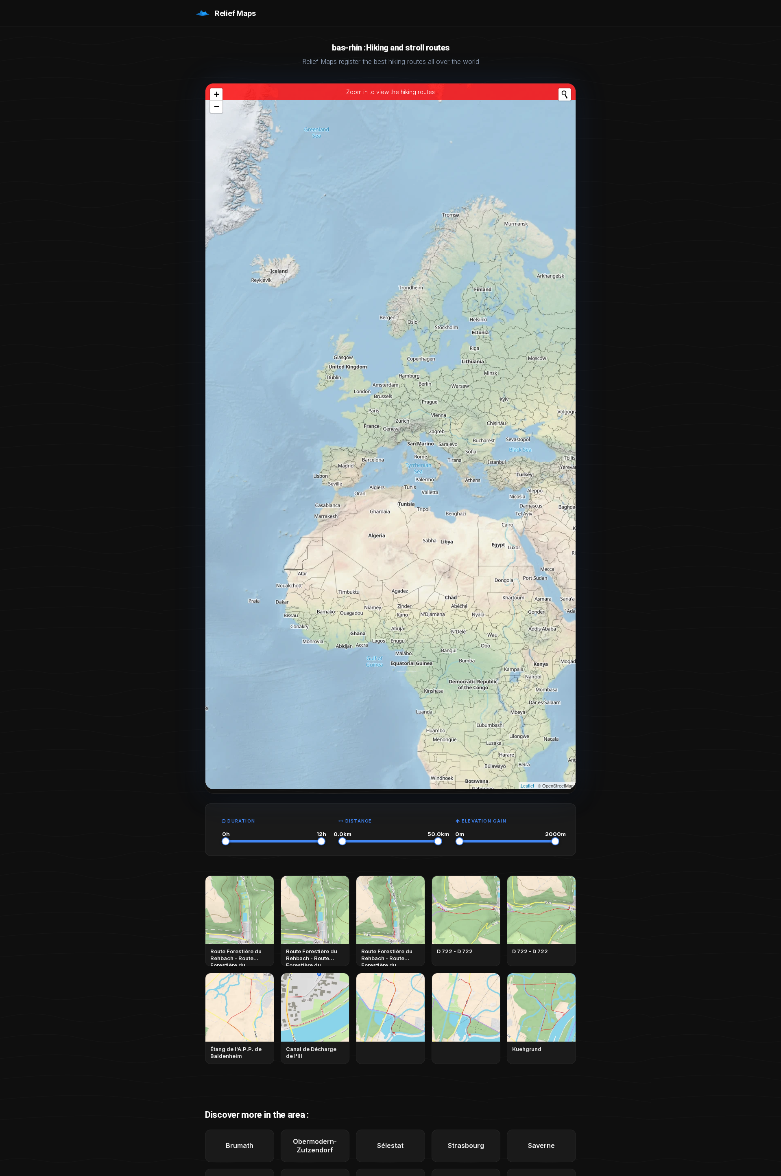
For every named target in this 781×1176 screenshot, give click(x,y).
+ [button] (216, 94)
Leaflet (527, 785)
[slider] (226, 841)
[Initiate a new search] (564, 94)
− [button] (216, 106)
